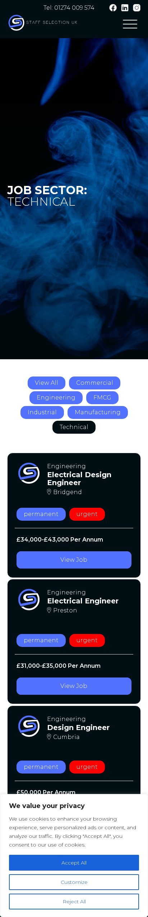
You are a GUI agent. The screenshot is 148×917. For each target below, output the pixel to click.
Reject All (74, 901)
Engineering (56, 397)
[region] (74, 855)
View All (46, 382)
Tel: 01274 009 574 (68, 8)
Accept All (74, 862)
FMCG (102, 397)
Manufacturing (98, 412)
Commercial (94, 382)
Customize (74, 882)
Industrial (42, 412)
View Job (73, 559)
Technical (74, 427)
